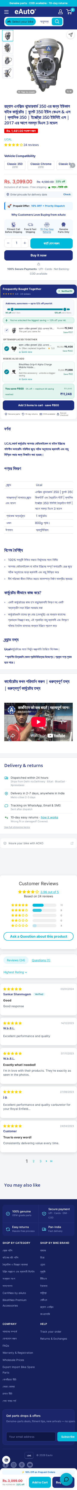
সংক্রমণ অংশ (9, 1278)
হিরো (42, 1257)
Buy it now (39, 255)
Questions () (41, 960)
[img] (12, 989)
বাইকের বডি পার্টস (10, 1257)
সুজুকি (42, 1271)
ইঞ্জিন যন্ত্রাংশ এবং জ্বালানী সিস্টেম (18, 1271)
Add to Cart (40, 1482)
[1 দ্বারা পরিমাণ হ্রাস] (8, 243)
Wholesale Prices (13, 1360)
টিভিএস (43, 1278)
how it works (49, 817)
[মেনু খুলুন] (6, 12)
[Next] (72, 165)
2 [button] (33, 1161)
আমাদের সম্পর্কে (10, 1331)
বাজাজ (43, 1250)
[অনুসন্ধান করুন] (57, 21)
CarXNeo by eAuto (14, 1293)
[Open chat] (66, 1479)
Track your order (50, 1331)
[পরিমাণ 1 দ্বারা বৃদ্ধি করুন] (24, 243)
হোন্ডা (42, 1264)
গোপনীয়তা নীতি (9, 1379)
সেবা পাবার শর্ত (9, 1401)
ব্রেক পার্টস (7, 1250)
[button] (14, 145)
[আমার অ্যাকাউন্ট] (60, 11)
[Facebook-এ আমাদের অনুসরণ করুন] (6, 1465)
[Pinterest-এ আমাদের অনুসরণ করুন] (22, 1465)
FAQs (6, 1345)
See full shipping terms (17, 827)
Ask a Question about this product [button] (38, 936)
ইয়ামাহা (43, 1286)
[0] (69, 11)
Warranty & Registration (18, 1352)
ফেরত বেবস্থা (9, 1386)
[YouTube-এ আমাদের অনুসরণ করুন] (30, 1465)
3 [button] (40, 1161)
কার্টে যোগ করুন (51, 243)
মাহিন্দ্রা (43, 1293)
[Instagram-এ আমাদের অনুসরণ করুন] (14, 1465)
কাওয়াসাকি (45, 1314)
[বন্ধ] (69, 21)
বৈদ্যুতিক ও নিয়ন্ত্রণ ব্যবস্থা (15, 1264)
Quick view (27, 352)
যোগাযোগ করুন (10, 1338)
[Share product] (70, 35)
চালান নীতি (7, 1393)
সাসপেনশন (7, 1286)
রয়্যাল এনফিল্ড (46, 1307)
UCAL (8, 139)
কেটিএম (43, 1300)
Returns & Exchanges (53, 1338)
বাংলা (29, 1455)
